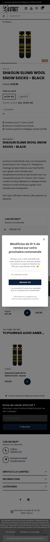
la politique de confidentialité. (28, 290)
